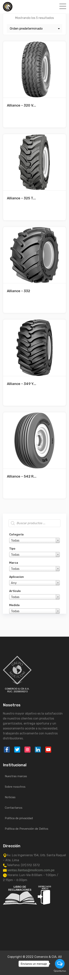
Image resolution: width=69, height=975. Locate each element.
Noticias (10, 797)
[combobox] (34, 540)
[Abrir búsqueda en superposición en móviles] (34, 523)
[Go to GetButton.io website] (60, 971)
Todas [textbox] (15, 540)
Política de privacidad (19, 818)
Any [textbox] (14, 583)
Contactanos (13, 807)
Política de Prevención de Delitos (26, 828)
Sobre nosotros (15, 786)
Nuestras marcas (16, 776)
